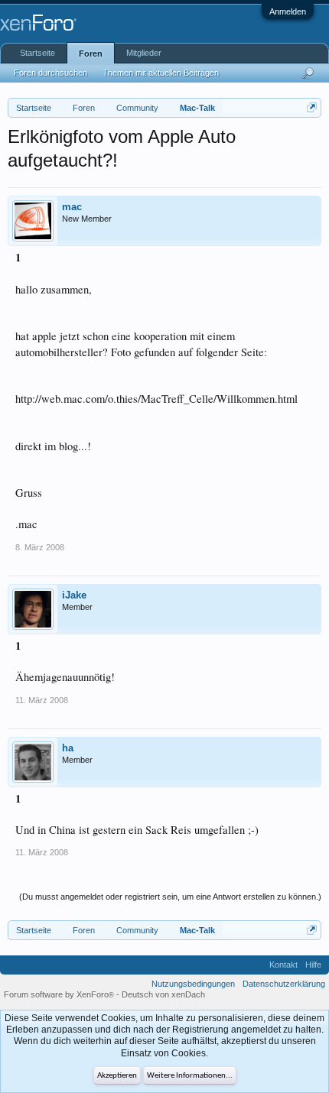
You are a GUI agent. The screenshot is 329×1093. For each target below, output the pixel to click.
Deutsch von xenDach (163, 994)
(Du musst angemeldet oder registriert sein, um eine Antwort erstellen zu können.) (170, 896)
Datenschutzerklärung (284, 983)
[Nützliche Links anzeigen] (312, 107)
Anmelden (287, 11)
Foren (91, 53)
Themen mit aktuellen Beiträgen (161, 72)
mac (72, 206)
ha (67, 748)
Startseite (37, 52)
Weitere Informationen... (190, 1076)
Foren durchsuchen (50, 72)
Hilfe (313, 964)
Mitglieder (143, 52)
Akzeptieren (117, 1076)
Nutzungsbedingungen (193, 983)
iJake (74, 595)
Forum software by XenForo (59, 994)
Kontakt (283, 964)
